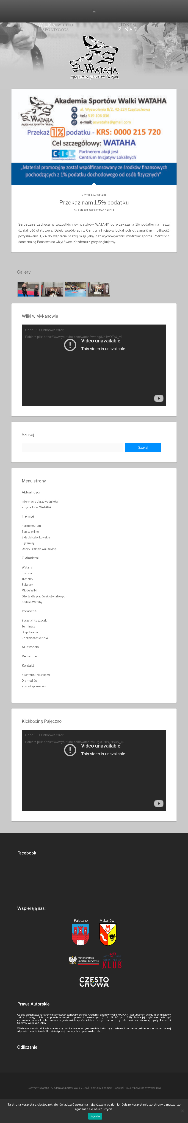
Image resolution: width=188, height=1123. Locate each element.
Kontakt (28, 665)
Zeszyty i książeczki (34, 620)
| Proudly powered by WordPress (142, 1087)
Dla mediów (29, 680)
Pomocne (29, 611)
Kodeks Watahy (32, 602)
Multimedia (30, 647)
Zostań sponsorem (34, 686)
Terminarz (28, 626)
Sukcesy (27, 584)
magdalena (106, 210)
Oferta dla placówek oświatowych (44, 596)
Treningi (28, 516)
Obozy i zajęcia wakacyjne (39, 549)
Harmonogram (31, 525)
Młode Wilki (29, 590)
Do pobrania (30, 632)
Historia (27, 573)
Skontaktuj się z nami (36, 675)
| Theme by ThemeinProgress (105, 1087)
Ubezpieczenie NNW (35, 638)
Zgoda (95, 1116)
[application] (94, 365)
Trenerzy (27, 579)
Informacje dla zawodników (40, 501)
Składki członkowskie (36, 537)
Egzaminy (28, 543)
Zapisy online (30, 531)
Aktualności (31, 492)
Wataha (27, 567)
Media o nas (29, 656)
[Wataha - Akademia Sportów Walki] (94, 57)
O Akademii (30, 558)
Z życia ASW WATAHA (94, 195)
